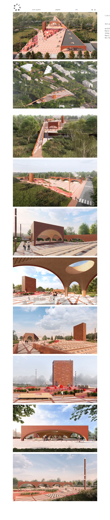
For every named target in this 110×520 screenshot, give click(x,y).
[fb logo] (95, 10)
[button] (82, 10)
